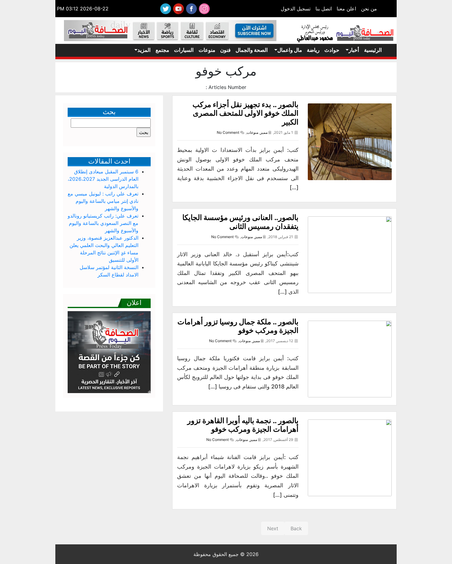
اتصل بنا (323, 9)
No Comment (228, 132)
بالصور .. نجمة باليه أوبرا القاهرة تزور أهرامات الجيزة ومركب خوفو (243, 425)
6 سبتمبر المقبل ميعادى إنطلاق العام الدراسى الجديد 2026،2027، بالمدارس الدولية (103, 178)
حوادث (331, 50)
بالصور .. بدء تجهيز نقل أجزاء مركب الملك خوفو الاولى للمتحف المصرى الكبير (245, 113)
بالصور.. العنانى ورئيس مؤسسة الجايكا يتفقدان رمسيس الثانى (240, 222)
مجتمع (162, 50)
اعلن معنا (346, 9)
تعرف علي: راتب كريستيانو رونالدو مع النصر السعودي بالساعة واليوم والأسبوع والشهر (103, 223)
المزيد (144, 50)
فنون (225, 50)
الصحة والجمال (252, 50)
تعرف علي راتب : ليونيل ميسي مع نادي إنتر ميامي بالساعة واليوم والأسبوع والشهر (103, 201)
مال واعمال (289, 50)
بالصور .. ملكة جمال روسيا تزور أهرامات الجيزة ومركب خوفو (238, 326)
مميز (264, 132)
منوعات (207, 50)
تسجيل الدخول (296, 9)
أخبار (354, 50)
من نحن (369, 9)
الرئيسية (373, 50)
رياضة (313, 50)
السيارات (184, 50)
